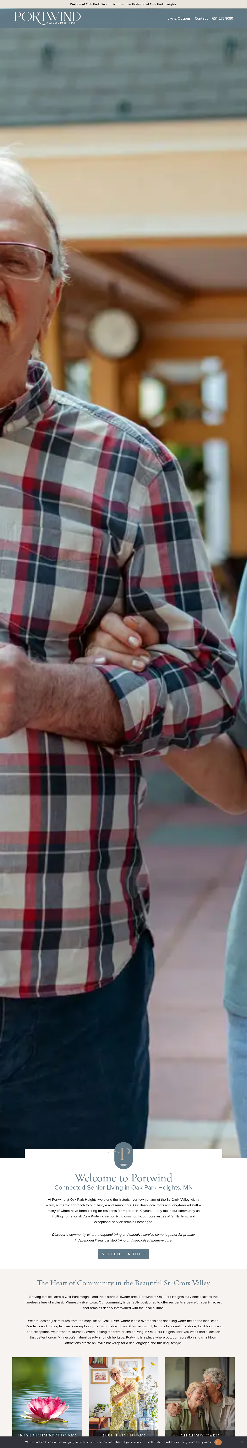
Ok (218, 1442)
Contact (201, 18)
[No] (242, 1442)
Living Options (179, 18)
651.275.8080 (222, 18)
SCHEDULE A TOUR (123, 1254)
